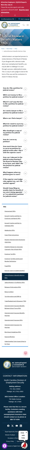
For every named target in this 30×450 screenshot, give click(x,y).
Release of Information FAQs (13, 287)
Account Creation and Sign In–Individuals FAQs (13, 224)
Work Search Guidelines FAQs (13, 332)
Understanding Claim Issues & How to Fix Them (15, 343)
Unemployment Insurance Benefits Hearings (15, 314)
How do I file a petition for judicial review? (13, 89)
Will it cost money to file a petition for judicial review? (13, 96)
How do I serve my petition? (10, 140)
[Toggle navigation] (27, 25)
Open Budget (20, 441)
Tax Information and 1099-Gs (13, 296)
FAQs (15, 49)
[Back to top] (25, 353)
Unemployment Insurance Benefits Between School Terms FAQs (15, 307)
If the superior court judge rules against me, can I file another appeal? (13, 181)
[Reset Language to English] (19, 19)
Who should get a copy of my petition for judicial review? (12, 132)
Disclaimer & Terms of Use (15, 438)
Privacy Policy (10, 441)
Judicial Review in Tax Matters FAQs (15, 282)
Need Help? (9, 49)
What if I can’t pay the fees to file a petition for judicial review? (13, 104)
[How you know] (15, 19)
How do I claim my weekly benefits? (15, 271)
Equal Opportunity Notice (12, 431)
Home (2, 49)
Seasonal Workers (10, 337)
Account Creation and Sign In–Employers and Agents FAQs (13, 217)
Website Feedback (10, 435)
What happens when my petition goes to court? (11, 173)
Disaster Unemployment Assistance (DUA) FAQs (15, 241)
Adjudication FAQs (10, 230)
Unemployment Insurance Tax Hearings (13, 326)
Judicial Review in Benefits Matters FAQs (14, 276)
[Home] (10, 23)
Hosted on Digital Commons (15, 446)
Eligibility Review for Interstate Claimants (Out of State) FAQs (14, 248)
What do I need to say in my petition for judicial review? (13, 125)
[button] (22, 25)
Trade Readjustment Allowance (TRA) (15, 301)
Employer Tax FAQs (10, 254)
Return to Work (9, 292)
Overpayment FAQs (10, 211)
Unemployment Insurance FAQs (14, 320)
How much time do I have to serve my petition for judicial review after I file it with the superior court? (13, 149)
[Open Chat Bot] (24, 445)
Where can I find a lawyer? (12, 118)
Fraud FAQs (8, 266)
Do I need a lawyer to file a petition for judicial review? (13, 112)
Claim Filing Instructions (12, 235)
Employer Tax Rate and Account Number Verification (14, 260)
